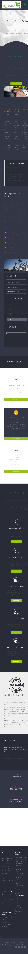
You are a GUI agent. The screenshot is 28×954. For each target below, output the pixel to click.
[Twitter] (16, 947)
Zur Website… (5, 926)
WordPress (5, 945)
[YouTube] (22, 947)
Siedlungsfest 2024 (19, 878)
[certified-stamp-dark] (16, 678)
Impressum (12, 945)
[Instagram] (25, 947)
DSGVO (17, 945)
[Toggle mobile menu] (25, 4)
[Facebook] (19, 947)
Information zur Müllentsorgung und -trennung (20, 863)
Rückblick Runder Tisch (19, 884)
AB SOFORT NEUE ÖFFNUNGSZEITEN (20, 871)
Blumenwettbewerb (20, 857)
